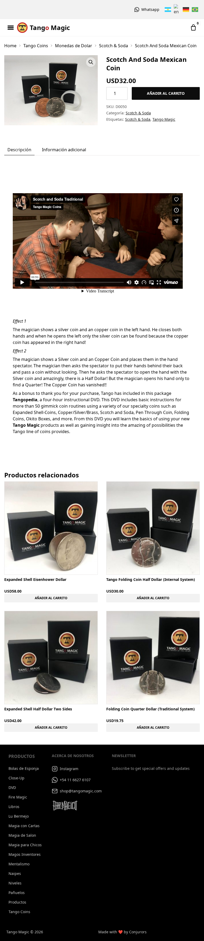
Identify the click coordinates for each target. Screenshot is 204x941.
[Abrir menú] (10, 27)
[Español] (168, 9)
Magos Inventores (24, 854)
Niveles (15, 883)
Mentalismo (18, 863)
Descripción (19, 150)
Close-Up (16, 777)
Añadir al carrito (166, 93)
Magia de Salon (22, 835)
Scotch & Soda (113, 46)
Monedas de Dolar (73, 46)
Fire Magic (17, 797)
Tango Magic (163, 119)
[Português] (195, 9)
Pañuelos (16, 892)
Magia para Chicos (25, 844)
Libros (13, 806)
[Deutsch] (186, 9)
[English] (177, 9)
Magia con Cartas (24, 825)
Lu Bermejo (18, 816)
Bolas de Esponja (23, 768)
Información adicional (64, 150)
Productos (17, 902)
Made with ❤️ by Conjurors (122, 931)
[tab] (19, 150)
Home (10, 46)
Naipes (14, 873)
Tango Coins (35, 46)
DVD (12, 787)
